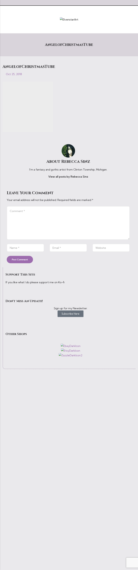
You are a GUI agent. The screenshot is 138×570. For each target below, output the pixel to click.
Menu (4, 19)
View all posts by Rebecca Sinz (68, 176)
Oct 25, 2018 (14, 74)
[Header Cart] (134, 19)
